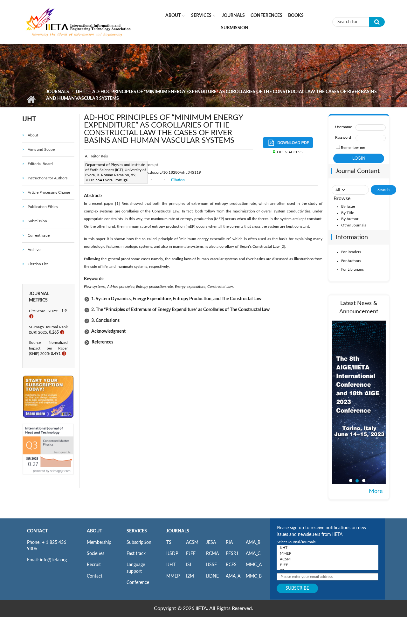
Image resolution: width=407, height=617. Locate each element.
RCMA (212, 553)
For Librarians (352, 269)
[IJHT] (327, 548)
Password (343, 137)
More (376, 491)
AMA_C (253, 553)
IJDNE (212, 576)
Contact (94, 576)
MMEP (173, 576)
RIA (229, 542)
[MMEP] (327, 553)
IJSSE (211, 565)
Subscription (139, 542)
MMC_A (254, 565)
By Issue (348, 206)
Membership (99, 542)
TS (168, 542)
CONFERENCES (266, 15)
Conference (138, 582)
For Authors (351, 261)
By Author (349, 219)
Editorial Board (40, 164)
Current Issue (39, 235)
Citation (178, 180)
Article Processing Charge (49, 192)
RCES (231, 565)
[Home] (78, 22)
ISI (188, 565)
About (173, 15)
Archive (34, 250)
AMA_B (253, 542)
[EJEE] (327, 565)
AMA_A (233, 576)
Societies (95, 553)
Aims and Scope (41, 149)
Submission (234, 28)
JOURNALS (177, 531)
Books (296, 15)
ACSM (192, 542)
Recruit (94, 565)
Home (31, 99)
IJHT (80, 92)
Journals (233, 15)
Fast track (136, 553)
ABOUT (94, 531)
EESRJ (232, 553)
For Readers (351, 252)
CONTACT (37, 531)
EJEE (191, 553)
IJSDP (172, 553)
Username (343, 127)
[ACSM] (327, 559)
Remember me (353, 147)
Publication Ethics (43, 207)
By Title (347, 213)
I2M (190, 576)
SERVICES (137, 531)
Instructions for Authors (47, 178)
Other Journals (353, 225)
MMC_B (254, 576)
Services (201, 15)
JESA (211, 542)
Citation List (38, 264)
